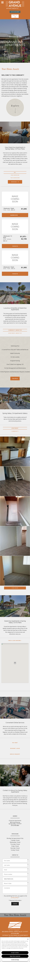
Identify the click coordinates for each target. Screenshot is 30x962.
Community (15, 431)
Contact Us (15, 246)
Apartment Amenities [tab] (15, 333)
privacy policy (14, 897)
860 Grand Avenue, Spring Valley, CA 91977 (15, 931)
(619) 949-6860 (15, 11)
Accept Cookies (15, 952)
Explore (15, 105)
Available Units (14, 215)
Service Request (15, 754)
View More (16, 378)
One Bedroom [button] (15, 175)
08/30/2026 (14, 181)
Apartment (15, 428)
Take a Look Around (14, 640)
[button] (2, 2)
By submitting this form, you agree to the (15, 896)
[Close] (27, 939)
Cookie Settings (15, 959)
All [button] (15, 172)
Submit (15, 904)
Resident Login (15, 748)
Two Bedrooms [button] (15, 177)
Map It (15, 15)
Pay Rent (15, 742)
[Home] (15, 5)
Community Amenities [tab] (15, 330)
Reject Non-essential (15, 956)
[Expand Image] (15, 451)
